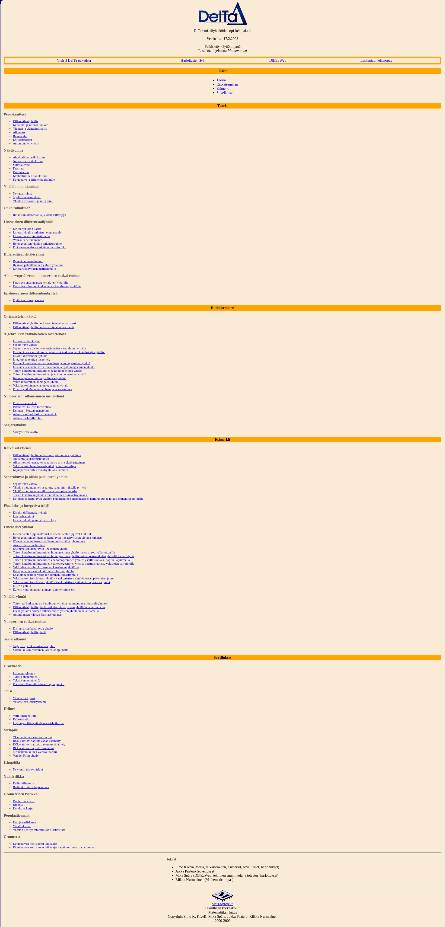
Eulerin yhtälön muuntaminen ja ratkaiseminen (42, 389)
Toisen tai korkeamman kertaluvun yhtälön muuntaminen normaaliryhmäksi (60, 603)
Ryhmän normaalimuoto (28, 261)
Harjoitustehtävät (193, 60)
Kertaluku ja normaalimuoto (30, 125)
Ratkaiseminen (227, 84)
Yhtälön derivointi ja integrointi (33, 201)
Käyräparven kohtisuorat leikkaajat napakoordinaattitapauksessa (53, 847)
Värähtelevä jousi (24, 698)
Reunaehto (20, 136)
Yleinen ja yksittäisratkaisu (30, 128)
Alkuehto (19, 132)
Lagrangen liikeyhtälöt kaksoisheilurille (38, 723)
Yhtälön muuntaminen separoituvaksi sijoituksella (49, 487)
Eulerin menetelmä (25, 403)
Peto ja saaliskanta (24, 822)
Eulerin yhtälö (22, 586)
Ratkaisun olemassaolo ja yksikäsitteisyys (39, 215)
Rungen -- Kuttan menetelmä (31, 410)
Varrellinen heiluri (24, 715)
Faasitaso (19, 168)
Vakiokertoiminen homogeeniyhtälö (36, 382)
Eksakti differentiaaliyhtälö (30, 356)
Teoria (221, 80)
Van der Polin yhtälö (26, 755)
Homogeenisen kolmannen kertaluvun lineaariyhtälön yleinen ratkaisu (57, 537)
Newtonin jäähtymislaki (28, 769)
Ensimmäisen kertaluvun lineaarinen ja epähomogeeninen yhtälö (54, 367)
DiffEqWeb (277, 60)
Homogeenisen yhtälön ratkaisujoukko (37, 243)
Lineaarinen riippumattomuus (31, 236)
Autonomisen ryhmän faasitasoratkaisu (37, 614)
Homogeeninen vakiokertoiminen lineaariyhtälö (43, 571)
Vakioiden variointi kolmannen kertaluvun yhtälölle (46, 567)
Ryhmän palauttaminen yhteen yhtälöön (38, 265)
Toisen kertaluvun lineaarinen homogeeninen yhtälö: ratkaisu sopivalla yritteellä (64, 552)
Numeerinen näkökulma (28, 161)
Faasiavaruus (21, 172)
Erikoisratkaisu (22, 139)
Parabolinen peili (24, 801)
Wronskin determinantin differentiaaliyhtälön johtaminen (49, 541)
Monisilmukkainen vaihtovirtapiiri (35, 752)
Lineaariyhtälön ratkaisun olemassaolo (37, 232)
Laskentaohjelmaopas (376, 60)
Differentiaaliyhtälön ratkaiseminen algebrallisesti (44, 323)
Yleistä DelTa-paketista (74, 60)
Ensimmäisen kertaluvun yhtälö (33, 628)
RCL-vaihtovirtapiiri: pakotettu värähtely (39, 744)
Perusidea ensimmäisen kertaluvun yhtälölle (40, 282)
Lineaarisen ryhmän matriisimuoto (34, 268)
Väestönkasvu (22, 826)
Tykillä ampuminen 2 (26, 680)
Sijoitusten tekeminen (27, 197)
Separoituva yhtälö (25, 344)
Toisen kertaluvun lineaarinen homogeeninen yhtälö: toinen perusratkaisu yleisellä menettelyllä (73, 556)
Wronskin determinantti (28, 240)
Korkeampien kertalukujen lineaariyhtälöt (39, 378)
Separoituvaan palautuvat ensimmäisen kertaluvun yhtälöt (49, 348)
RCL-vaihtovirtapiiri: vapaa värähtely (37, 740)
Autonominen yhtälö (26, 143)
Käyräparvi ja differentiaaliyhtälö (34, 179)
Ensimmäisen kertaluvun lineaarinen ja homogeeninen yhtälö (51, 363)
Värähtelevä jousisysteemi (29, 701)
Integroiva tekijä (23, 516)
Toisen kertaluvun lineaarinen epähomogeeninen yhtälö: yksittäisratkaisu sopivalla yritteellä (71, 560)
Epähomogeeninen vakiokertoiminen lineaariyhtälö (45, 574)
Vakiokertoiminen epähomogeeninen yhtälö (40, 385)
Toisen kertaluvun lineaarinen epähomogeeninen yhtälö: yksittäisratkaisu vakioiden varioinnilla (73, 563)
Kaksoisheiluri (22, 719)
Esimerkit (223, 88)
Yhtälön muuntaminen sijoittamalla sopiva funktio (45, 491)
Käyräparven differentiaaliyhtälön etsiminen (41, 470)
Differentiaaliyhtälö (25, 121)
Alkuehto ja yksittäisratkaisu (31, 458)
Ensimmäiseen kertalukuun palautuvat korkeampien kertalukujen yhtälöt (59, 352)
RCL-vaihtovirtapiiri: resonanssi (33, 748)
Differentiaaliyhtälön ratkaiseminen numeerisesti (43, 327)
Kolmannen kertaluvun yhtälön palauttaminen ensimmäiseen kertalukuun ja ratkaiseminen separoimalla (78, 498)
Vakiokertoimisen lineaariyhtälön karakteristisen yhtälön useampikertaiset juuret (63, 578)
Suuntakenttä (21, 164)
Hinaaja (18, 804)
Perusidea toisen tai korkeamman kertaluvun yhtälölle (47, 286)
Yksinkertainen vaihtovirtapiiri (32, 737)
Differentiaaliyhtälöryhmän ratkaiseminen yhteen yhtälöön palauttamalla (59, 607)
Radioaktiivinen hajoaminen (31, 787)
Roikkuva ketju (23, 808)
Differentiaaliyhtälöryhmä (29, 632)
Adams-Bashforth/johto (27, 418)
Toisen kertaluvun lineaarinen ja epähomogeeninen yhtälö (49, 374)
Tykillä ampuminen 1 (26, 676)
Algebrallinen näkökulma (29, 157)
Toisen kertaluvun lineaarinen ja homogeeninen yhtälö (47, 370)
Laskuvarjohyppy (24, 673)
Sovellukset (224, 93)
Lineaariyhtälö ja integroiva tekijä (34, 520)
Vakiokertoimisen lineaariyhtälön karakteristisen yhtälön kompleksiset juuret (61, 582)
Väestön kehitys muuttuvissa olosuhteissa (39, 829)
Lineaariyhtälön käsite (27, 228)
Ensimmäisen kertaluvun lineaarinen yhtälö (40, 548)
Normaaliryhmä (22, 193)
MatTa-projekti (222, 904)
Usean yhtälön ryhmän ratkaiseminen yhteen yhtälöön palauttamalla (56, 611)
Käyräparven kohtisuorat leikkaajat (35, 843)
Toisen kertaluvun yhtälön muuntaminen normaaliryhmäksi (50, 495)
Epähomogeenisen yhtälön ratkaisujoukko (39, 247)
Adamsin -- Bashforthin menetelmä (35, 414)
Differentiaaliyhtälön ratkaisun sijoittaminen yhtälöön (47, 455)
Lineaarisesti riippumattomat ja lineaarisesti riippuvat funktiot (52, 534)
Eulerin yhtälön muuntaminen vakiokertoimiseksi (44, 589)
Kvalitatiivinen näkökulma (30, 176)
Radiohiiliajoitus (24, 783)
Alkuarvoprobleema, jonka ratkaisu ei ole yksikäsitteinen (49, 462)
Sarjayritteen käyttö (25, 432)
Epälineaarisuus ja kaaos (28, 300)
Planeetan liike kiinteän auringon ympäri (38, 684)
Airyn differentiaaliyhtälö (29, 545)
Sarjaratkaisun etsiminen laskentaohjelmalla (40, 650)
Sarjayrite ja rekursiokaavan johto (34, 646)
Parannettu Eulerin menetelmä (32, 407)
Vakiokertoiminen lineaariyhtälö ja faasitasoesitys (44, 466)
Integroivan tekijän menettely (31, 359)
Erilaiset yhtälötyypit (26, 341)
